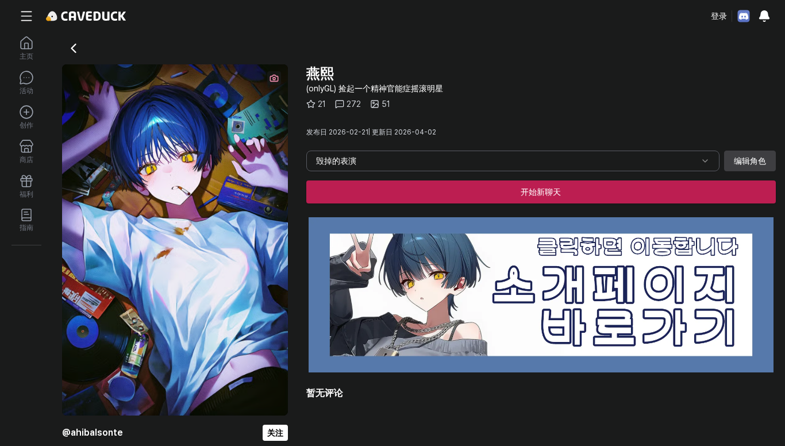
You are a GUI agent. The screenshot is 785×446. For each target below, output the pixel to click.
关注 (275, 432)
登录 (719, 16)
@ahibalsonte (92, 432)
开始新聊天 (541, 192)
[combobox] (512, 161)
